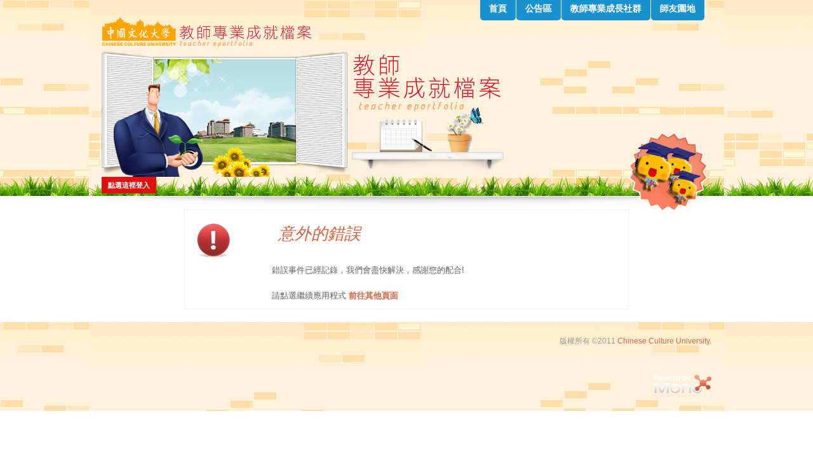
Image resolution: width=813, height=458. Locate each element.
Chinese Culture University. (664, 341)
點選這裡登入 (129, 185)
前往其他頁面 (373, 295)
